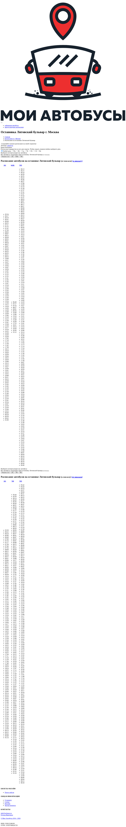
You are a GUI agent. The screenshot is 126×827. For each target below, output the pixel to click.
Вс (40, 151)
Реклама (7, 804)
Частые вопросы (10, 805)
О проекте (8, 800)
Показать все (5, 156)
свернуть (10, 145)
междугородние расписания (14, 127)
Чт (27, 151)
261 (12, 156)
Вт (19, 151)
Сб (36, 151)
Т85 (21, 156)
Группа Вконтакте (7, 815)
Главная (7, 137)
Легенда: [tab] (7, 145)
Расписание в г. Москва (13, 138)
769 (16, 472)
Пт (32, 151)
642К (16, 156)
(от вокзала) (77, 477)
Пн (14, 151)
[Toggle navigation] (1, 122)
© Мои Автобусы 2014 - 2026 (10, 818)
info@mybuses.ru (6, 813)
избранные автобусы (12, 125)
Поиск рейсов (9, 792)
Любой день (7, 151)
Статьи (7, 802)
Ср (23, 151)
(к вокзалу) (77, 161)
